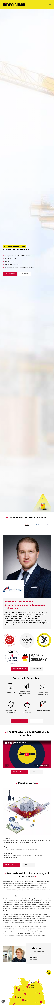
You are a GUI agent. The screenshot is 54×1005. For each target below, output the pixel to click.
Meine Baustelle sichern (19, 668)
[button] (3, 1002)
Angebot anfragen (10, 274)
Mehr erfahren (24, 274)
